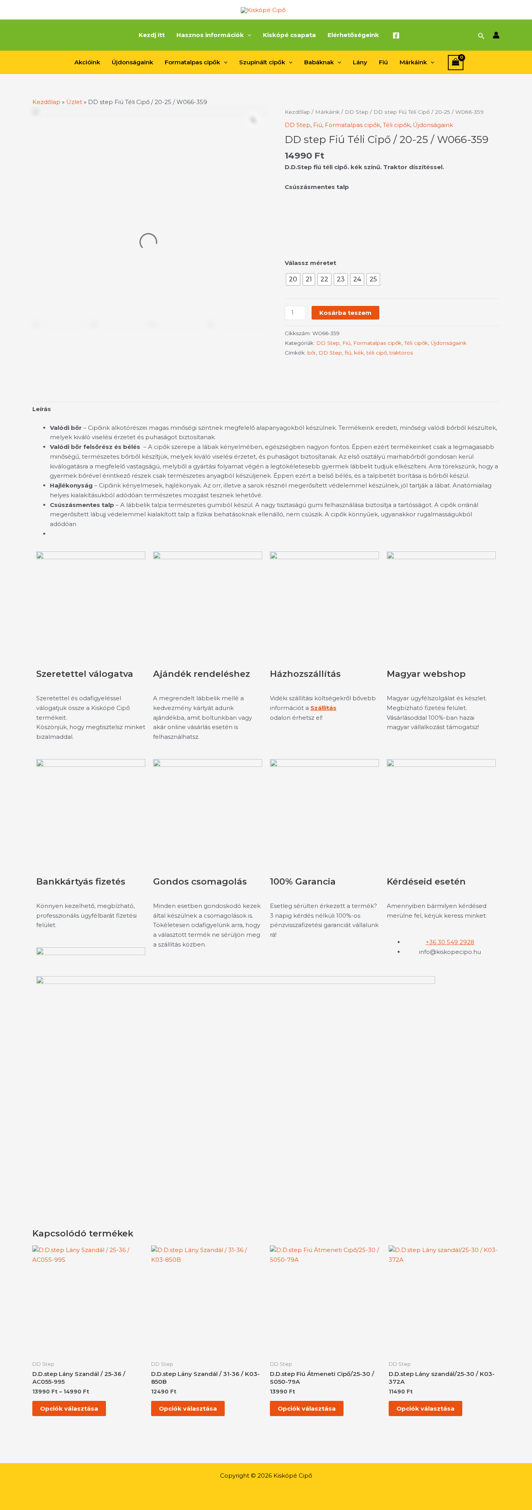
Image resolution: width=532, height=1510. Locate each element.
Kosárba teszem (345, 312)
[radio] (293, 279)
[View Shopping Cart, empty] (455, 62)
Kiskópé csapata (289, 35)
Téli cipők (396, 125)
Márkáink (413, 62)
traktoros (401, 353)
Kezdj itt (152, 35)
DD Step (356, 112)
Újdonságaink (132, 62)
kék (359, 353)
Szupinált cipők (262, 62)
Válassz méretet (310, 263)
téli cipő (376, 353)
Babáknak (319, 62)
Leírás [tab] (41, 409)
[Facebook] (396, 35)
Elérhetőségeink (353, 35)
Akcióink (87, 62)
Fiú (383, 62)
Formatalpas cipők (192, 62)
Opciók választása (69, 1408)
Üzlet (74, 102)
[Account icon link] (496, 35)
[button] (247, 35)
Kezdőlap (46, 102)
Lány (360, 62)
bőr (311, 353)
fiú (348, 353)
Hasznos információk (210, 35)
